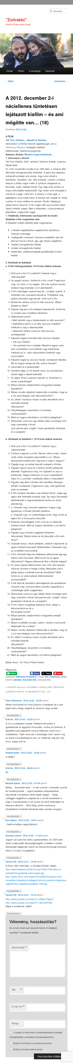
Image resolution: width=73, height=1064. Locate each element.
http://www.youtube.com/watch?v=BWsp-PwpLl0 (29, 899)
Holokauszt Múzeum (16, 147)
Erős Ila (9, 719)
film (47, 676)
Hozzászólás (14, 715)
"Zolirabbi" (16, 20)
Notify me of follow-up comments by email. (32, 1043)
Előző (9, 81)
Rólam (21, 70)
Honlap (15, 1023)
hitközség (20, 676)
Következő (60, 81)
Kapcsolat (50, 70)
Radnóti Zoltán (13, 752)
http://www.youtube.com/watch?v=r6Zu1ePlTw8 (29, 902)
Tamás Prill (11, 861)
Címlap (9, 70)
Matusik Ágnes (13, 783)
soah (63, 676)
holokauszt (55, 676)
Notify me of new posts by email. (28, 1049)
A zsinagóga (35, 70)
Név (17, 989)
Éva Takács (11, 820)
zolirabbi (17, 679)
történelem (31, 676)
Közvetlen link (30, 679)
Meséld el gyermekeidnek (37, 154)
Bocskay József (13, 835)
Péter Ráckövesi (14, 700)
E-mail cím (18, 1006)
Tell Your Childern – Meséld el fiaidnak (26, 140)
